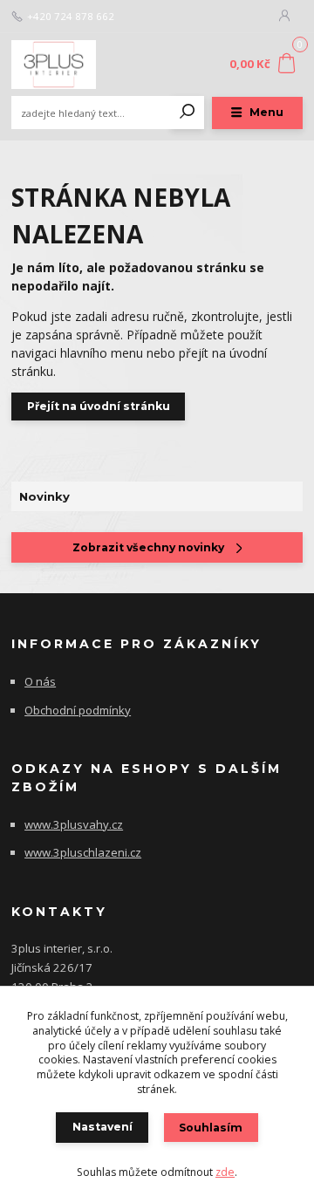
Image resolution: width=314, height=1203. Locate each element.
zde (225, 1172)
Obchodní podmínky (77, 710)
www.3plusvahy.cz (73, 824)
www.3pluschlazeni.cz (82, 852)
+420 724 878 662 (70, 16)
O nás (40, 681)
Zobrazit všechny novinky (148, 547)
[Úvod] (65, 64)
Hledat (187, 112)
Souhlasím (210, 1127)
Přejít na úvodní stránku (98, 406)
